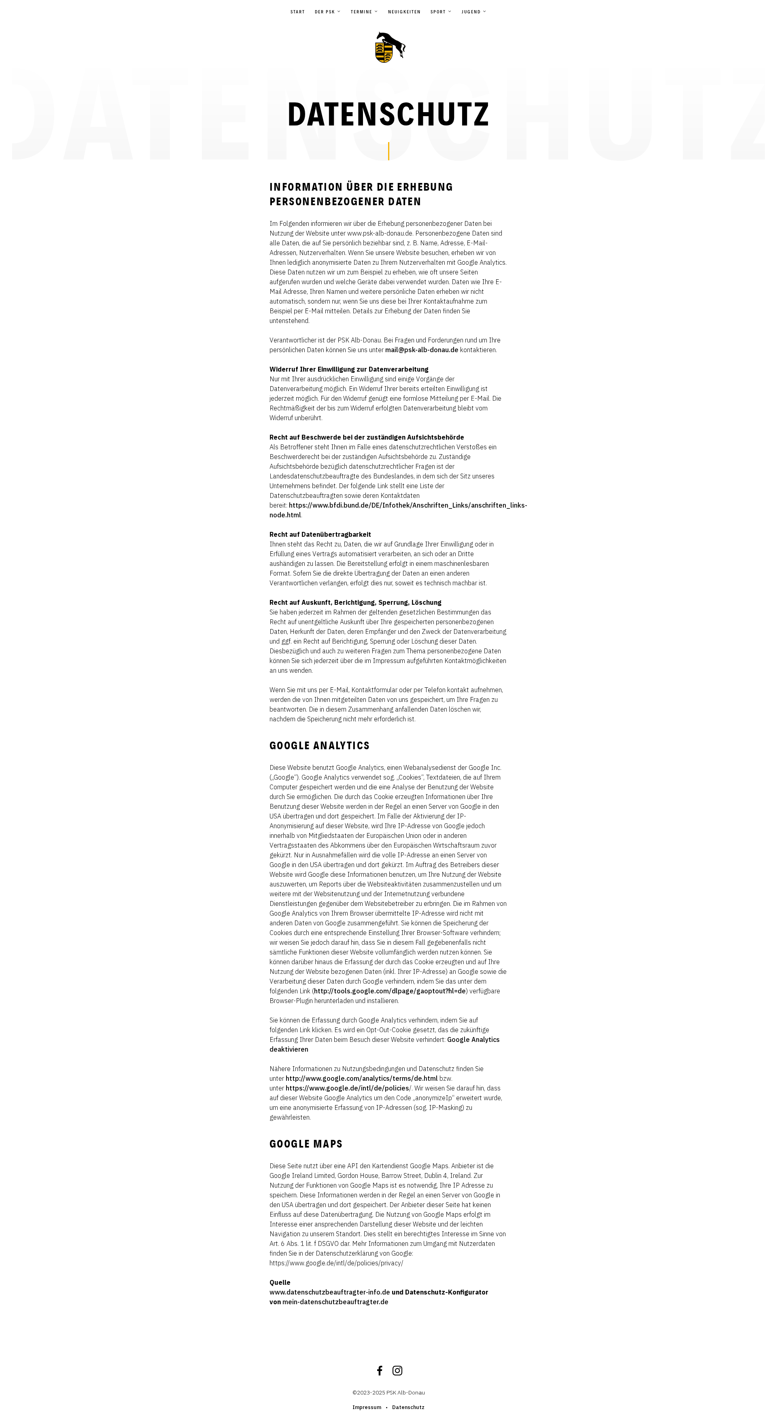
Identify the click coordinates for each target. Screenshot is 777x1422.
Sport (438, 12)
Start (298, 12)
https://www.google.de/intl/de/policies (347, 1088)
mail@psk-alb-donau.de (422, 350)
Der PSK (325, 12)
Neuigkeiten (404, 12)
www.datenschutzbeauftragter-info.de (330, 1292)
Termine (361, 12)
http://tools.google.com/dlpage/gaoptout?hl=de (390, 991)
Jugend (471, 12)
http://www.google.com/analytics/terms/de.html (362, 1078)
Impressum (366, 1407)
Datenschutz (408, 1407)
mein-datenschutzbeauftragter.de (335, 1302)
